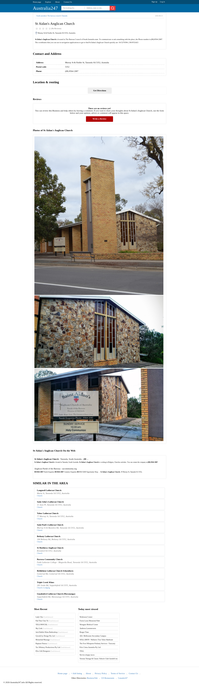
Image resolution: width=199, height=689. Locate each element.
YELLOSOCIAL (47, 624)
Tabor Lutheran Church (47, 513)
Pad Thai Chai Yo (47, 621)
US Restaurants (107, 678)
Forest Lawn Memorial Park (90, 621)
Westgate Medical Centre (89, 624)
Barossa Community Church (49, 559)
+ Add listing (76, 673)
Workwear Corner (86, 617)
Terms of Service (118, 673)
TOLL (82, 651)
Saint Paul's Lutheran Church (50, 525)
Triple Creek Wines (45, 582)
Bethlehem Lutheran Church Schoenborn (55, 571)
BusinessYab (92, 678)
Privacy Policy (101, 673)
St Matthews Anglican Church (50, 548)
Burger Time (84, 632)
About (57, 2)
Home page (37, 2)
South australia (41, 16)
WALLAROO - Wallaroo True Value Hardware (96, 640)
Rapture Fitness (46, 643)
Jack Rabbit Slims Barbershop (52, 632)
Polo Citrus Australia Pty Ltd (90, 647)
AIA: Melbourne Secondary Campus (93, 636)
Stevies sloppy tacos (87, 655)
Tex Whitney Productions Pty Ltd (53, 647)
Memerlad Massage (48, 640)
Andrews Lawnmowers (88, 628)
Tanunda (64, 16)
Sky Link (44, 628)
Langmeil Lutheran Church (49, 490)
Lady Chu (44, 617)
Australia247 (45, 8)
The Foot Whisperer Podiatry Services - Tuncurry (97, 643)
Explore (48, 2)
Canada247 (123, 678)
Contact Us (68, 2)
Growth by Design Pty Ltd (50, 636)
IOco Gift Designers (48, 651)
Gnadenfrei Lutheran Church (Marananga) (56, 594)
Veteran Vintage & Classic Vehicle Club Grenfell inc (99, 659)
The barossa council (54, 16)
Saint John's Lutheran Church (50, 502)
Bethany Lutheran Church (48, 536)
